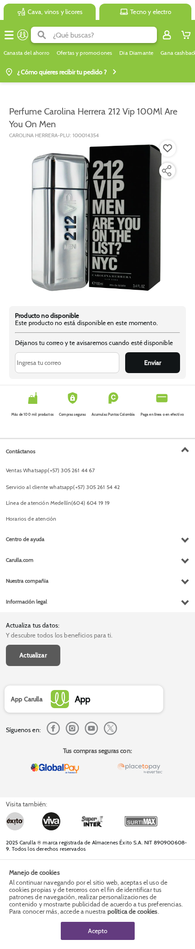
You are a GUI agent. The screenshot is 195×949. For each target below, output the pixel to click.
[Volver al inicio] (22, 34)
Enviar (152, 363)
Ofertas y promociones (84, 53)
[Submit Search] (41, 35)
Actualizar (33, 655)
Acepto (97, 931)
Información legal (26, 601)
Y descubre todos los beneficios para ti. (59, 635)
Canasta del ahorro (26, 53)
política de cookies (132, 911)
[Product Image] (96, 218)
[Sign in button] (167, 34)
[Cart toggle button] (185, 34)
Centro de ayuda (25, 539)
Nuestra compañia (27, 580)
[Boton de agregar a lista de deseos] (168, 148)
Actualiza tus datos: (32, 625)
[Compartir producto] (166, 171)
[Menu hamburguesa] (9, 34)
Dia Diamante (136, 53)
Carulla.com (20, 559)
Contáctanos (20, 451)
